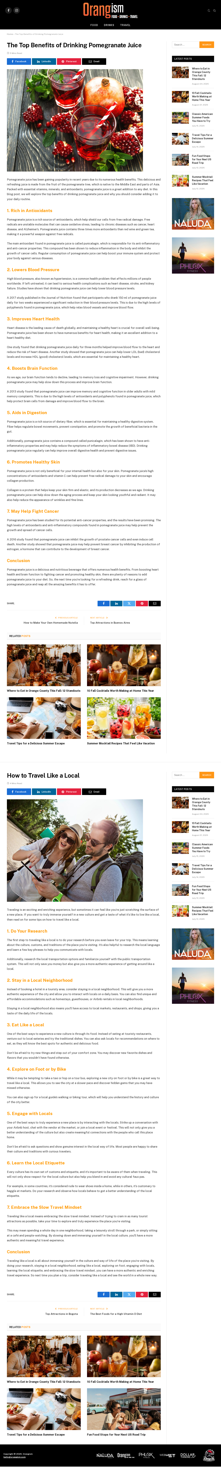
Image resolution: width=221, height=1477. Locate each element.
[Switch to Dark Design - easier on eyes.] (209, 10)
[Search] (214, 10)
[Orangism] (110, 10)
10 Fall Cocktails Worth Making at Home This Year (120, 690)
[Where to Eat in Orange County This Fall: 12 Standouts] (44, 665)
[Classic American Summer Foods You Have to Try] (180, 118)
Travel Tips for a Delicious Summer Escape (36, 743)
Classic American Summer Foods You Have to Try (202, 117)
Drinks (109, 25)
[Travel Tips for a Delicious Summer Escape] (44, 718)
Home (10, 34)
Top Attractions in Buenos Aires (110, 622)
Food (94, 25)
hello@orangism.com (14, 1457)
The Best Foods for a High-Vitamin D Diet (116, 1313)
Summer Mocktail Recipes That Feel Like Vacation (121, 743)
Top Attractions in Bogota (61, 1313)
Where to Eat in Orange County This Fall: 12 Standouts (43, 690)
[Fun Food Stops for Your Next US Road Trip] (180, 159)
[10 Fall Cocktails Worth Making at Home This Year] (124, 665)
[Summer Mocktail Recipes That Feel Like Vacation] (124, 718)
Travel (125, 25)
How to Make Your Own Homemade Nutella (51, 622)
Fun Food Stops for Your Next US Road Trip (201, 159)
